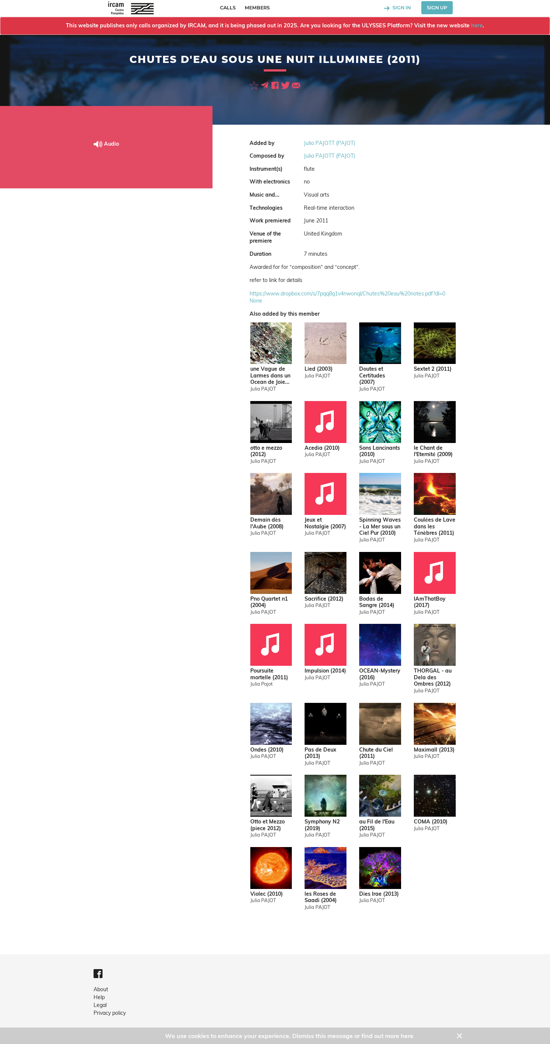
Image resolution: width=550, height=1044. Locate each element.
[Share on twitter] (286, 85)
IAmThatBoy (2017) (430, 602)
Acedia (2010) (322, 448)
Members (257, 7)
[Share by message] (265, 85)
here (477, 25)
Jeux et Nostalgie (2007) (325, 523)
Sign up (437, 7)
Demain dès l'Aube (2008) (267, 523)
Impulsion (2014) (325, 671)
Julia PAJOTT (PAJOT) (329, 143)
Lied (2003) (319, 369)
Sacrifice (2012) (324, 599)
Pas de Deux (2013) (320, 753)
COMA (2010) (430, 822)
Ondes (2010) (267, 750)
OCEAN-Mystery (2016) (379, 674)
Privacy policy (110, 1013)
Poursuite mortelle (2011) (269, 674)
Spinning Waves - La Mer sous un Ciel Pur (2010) (380, 526)
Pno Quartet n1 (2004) (269, 602)
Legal (100, 1005)
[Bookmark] (255, 85)
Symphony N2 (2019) (322, 825)
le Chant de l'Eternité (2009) (433, 451)
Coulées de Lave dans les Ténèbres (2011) (434, 526)
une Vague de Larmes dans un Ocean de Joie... (270, 375)
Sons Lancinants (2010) (379, 451)
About (101, 989)
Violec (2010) (266, 894)
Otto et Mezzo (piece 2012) (267, 825)
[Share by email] (295, 85)
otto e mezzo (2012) (266, 451)
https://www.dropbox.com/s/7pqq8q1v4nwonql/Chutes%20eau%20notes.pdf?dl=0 (347, 293)
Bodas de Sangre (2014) (376, 602)
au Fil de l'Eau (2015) (376, 825)
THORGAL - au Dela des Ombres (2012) (433, 677)
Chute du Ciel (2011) (376, 753)
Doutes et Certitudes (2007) (372, 375)
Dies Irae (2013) (379, 894)
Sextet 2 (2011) (433, 369)
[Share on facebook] (276, 85)
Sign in (401, 7)
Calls (228, 7)
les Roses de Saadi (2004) (321, 897)
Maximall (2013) (434, 750)
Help (99, 997)
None (256, 300)
